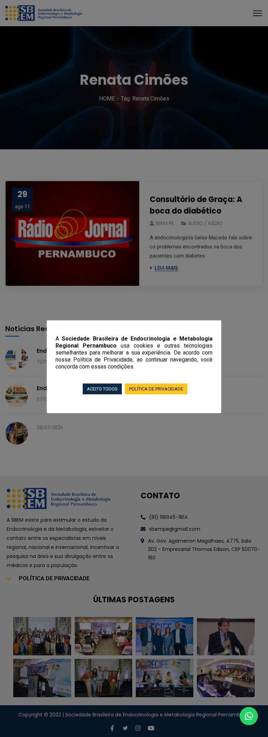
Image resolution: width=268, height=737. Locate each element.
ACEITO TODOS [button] (102, 389)
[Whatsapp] (248, 716)
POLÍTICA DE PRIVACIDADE (156, 389)
